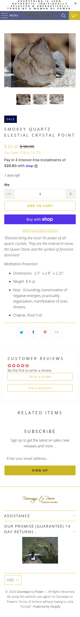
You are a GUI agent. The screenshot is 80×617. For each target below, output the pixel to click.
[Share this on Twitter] (22, 332)
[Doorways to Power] (40, 15)
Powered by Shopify (46, 606)
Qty (6, 185)
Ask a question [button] (40, 387)
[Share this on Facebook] (33, 332)
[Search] (63, 15)
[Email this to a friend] (57, 332)
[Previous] (7, 60)
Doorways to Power (30, 591)
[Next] (72, 60)
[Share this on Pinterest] (45, 332)
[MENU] (2, 15)
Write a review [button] (40, 376)
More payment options (40, 230)
